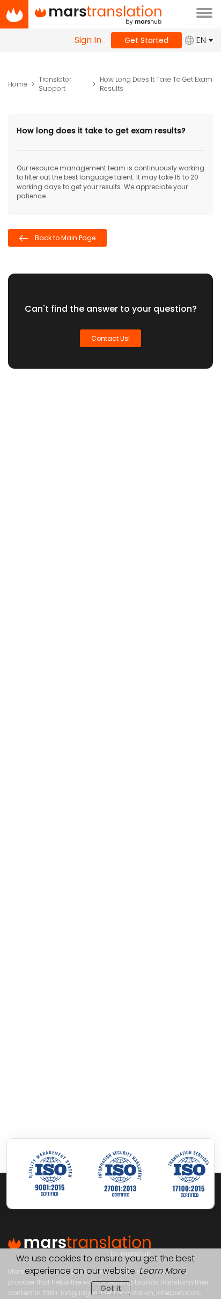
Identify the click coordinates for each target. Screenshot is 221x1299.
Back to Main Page (64, 237)
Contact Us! (110, 338)
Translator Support (55, 84)
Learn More (162, 1271)
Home (17, 84)
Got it (110, 1288)
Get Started (146, 40)
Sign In (88, 40)
